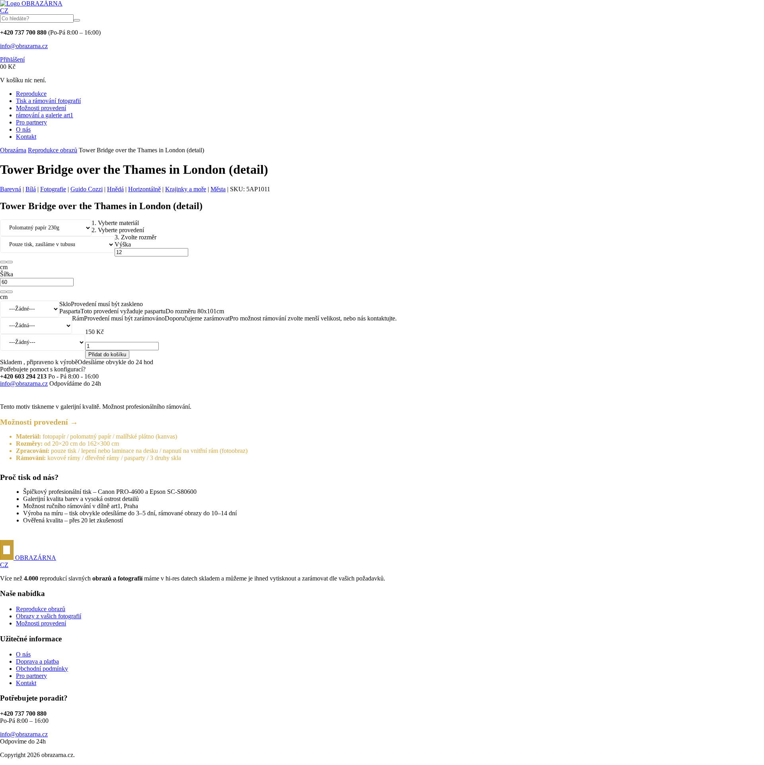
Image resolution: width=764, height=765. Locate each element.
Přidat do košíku (107, 354)
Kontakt (26, 136)
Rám (78, 318)
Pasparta (69, 311)
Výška (123, 244)
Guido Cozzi (86, 189)
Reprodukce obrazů (52, 150)
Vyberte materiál (115, 222)
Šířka (6, 274)
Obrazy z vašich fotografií (48, 616)
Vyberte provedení (118, 230)
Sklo (65, 304)
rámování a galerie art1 (44, 115)
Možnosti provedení (41, 108)
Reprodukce (31, 93)
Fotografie (53, 189)
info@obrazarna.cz (24, 46)
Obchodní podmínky (42, 668)
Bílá (30, 189)
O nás (23, 129)
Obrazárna (13, 150)
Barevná (10, 189)
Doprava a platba (37, 661)
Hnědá (115, 189)
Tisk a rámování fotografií (48, 100)
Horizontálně (144, 189)
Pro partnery (31, 122)
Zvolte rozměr (135, 237)
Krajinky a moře (185, 189)
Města (218, 189)
